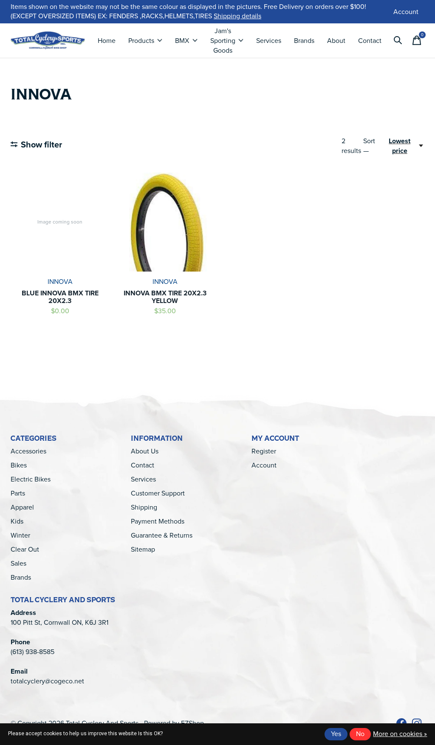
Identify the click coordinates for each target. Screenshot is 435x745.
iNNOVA (60, 281)
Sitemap (143, 549)
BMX (182, 40)
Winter (20, 535)
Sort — (369, 146)
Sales (18, 563)
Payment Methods (157, 521)
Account (264, 465)
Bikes (19, 465)
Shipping (144, 507)
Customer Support (158, 493)
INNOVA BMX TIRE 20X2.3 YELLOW (165, 297)
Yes (336, 734)
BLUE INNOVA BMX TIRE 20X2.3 (60, 297)
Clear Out (25, 549)
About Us (144, 451)
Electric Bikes (31, 479)
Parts (18, 493)
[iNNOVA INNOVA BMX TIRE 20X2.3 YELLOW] (165, 222)
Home (107, 40)
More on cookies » (400, 734)
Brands (304, 40)
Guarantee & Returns (161, 535)
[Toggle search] (398, 40)
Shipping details (237, 16)
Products (141, 40)
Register (263, 451)
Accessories (28, 451)
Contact (369, 40)
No (360, 734)
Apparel (22, 507)
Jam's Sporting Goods (222, 40)
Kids (17, 521)
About (336, 40)
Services (268, 40)
